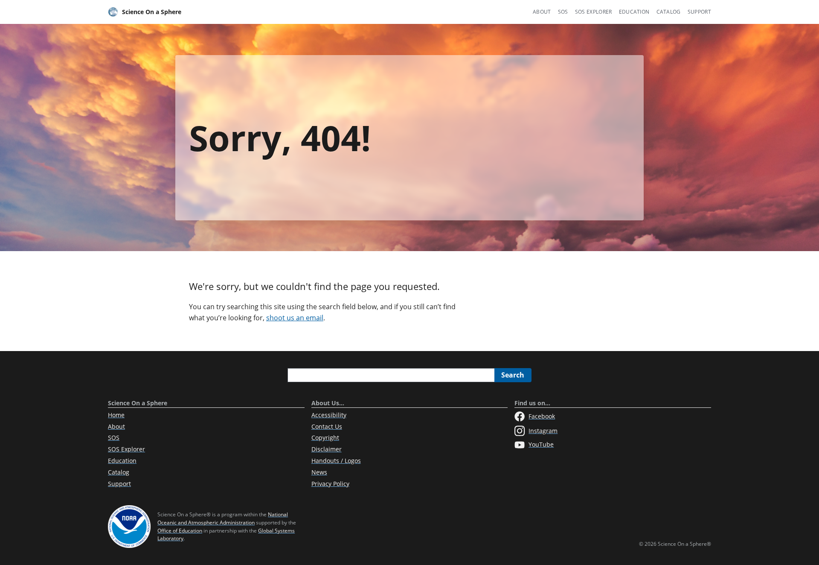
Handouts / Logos (336, 461)
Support (699, 11)
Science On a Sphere (151, 12)
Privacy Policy (330, 484)
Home (116, 415)
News (319, 472)
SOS (563, 11)
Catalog (668, 11)
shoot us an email (294, 317)
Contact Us (326, 426)
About (542, 11)
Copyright (325, 437)
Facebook (542, 416)
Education (634, 11)
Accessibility (328, 415)
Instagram (543, 431)
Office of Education (179, 530)
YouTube (541, 444)
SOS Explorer (593, 11)
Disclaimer (326, 449)
